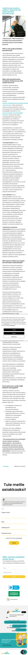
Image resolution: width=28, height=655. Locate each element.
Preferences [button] (12, 325)
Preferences (14, 336)
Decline (14, 333)
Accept (14, 329)
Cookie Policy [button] (6, 323)
